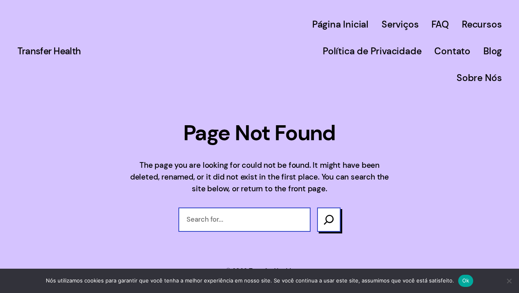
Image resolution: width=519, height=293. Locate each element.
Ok (466, 280)
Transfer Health (49, 51)
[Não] (509, 281)
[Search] (329, 219)
